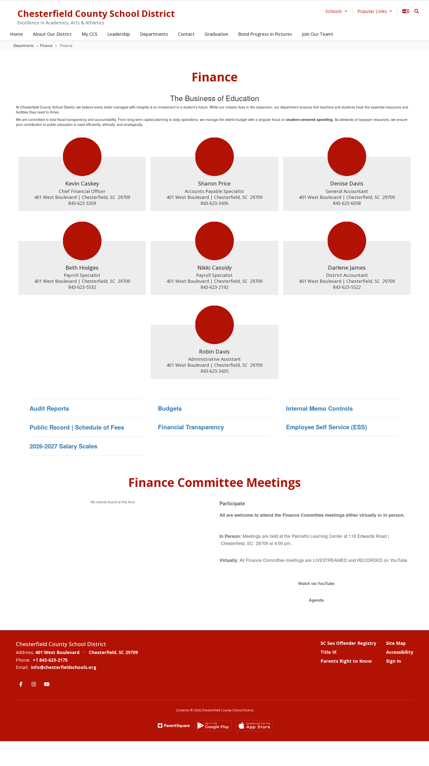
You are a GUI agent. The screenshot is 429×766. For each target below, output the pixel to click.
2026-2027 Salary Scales (63, 446)
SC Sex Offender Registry (348, 643)
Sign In (393, 661)
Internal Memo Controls (319, 408)
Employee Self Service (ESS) (326, 427)
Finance (46, 45)
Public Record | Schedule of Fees (77, 427)
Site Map (396, 643)
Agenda (316, 600)
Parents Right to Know (346, 661)
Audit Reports (49, 408)
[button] (336, 11)
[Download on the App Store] (254, 725)
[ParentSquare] (173, 725)
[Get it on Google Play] (213, 725)
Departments (23, 45)
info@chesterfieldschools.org (63, 667)
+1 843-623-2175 (50, 660)
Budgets (170, 408)
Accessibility (399, 652)
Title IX (329, 652)
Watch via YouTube (316, 583)
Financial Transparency (191, 427)
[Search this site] (416, 11)
